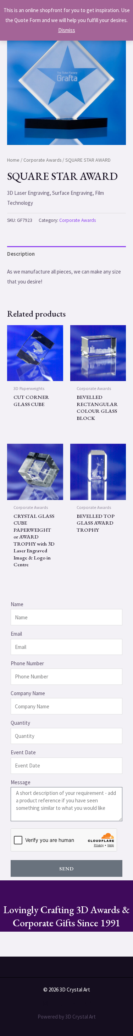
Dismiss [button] (66, 30)
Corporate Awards (42, 160)
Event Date (23, 752)
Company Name (28, 693)
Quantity (20, 722)
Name (17, 604)
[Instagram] (45, 1003)
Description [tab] (21, 253)
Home (13, 160)
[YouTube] (74, 1003)
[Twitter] (88, 1003)
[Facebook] (59, 1003)
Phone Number (27, 663)
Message (21, 782)
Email (16, 633)
